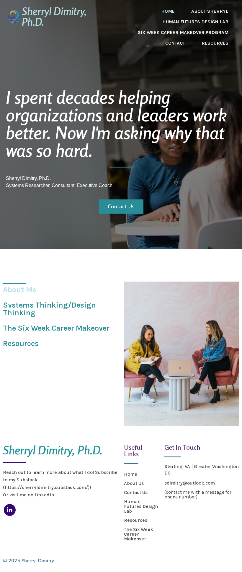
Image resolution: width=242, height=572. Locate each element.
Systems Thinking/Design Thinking (49, 308)
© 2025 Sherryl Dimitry (28, 561)
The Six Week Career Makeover (56, 328)
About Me (19, 289)
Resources (21, 343)
